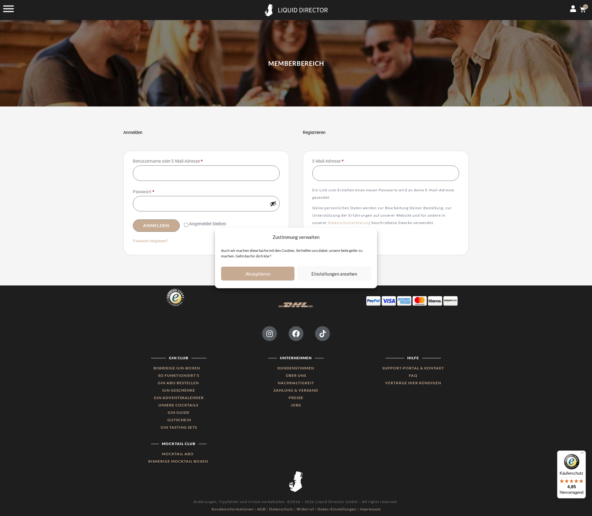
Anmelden (156, 225)
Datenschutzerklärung (349, 222)
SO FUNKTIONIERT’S (178, 375)
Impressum (370, 509)
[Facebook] (296, 333)
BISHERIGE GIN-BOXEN (177, 368)
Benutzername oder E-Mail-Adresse (178, 160)
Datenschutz (281, 509)
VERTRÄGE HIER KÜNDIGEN (413, 383)
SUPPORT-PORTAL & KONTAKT (413, 368)
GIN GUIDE (179, 412)
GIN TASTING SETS (179, 427)
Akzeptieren (257, 274)
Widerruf (305, 509)
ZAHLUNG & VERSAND (295, 390)
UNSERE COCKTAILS (178, 405)
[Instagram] (269, 333)
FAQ (413, 375)
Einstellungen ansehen (334, 274)
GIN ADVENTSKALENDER (179, 397)
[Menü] (582, 454)
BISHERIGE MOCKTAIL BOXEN (178, 461)
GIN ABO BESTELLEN (179, 383)
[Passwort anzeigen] (273, 203)
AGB (261, 509)
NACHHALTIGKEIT (296, 383)
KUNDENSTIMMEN (296, 368)
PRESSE (296, 397)
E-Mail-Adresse (338, 160)
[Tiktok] (322, 333)
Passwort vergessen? (150, 241)
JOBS (296, 405)
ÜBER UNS (296, 375)
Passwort (154, 190)
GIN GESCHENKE (178, 390)
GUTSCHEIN (179, 420)
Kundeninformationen (233, 509)
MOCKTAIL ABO (178, 454)
